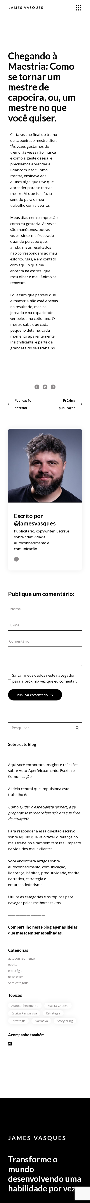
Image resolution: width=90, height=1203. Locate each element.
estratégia (15, 971)
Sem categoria (18, 983)
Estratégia (18, 1021)
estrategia (53, 1013)
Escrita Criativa (58, 1006)
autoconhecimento (21, 958)
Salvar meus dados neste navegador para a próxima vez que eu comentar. (44, 678)
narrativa (41, 1021)
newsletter (15, 977)
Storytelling (65, 1021)
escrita (12, 964)
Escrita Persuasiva (24, 1013)
